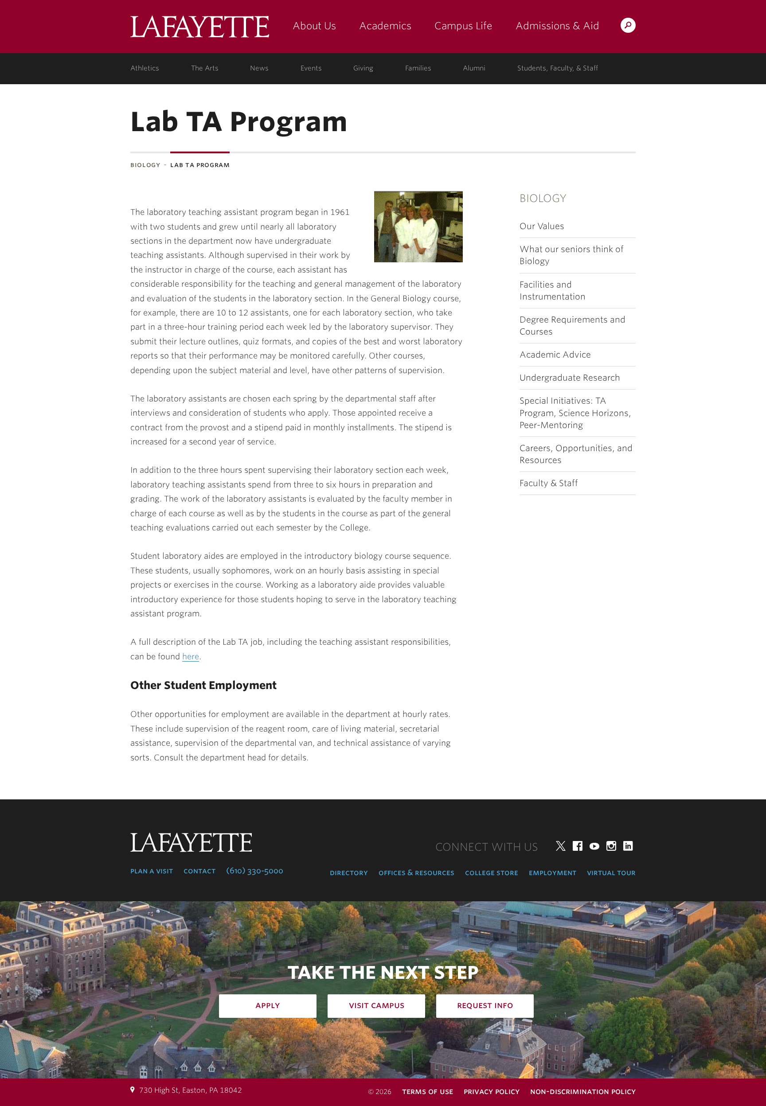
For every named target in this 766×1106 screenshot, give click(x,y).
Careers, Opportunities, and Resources (576, 454)
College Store (491, 872)
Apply (267, 1005)
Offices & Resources (416, 872)
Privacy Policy (492, 1091)
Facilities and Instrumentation (553, 291)
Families (418, 68)
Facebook (577, 845)
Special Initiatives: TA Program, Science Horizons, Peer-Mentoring (575, 413)
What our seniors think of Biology (572, 255)
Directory (349, 872)
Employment (552, 872)
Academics (385, 25)
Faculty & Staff (549, 483)
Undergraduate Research (570, 378)
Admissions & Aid (557, 25)
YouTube (594, 845)
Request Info (485, 1005)
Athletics (144, 68)
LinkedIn (628, 845)
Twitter (560, 845)
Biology (145, 164)
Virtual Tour (611, 872)
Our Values (542, 226)
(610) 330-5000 (254, 870)
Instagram (611, 845)
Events (311, 68)
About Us (314, 25)
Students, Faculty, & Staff (557, 68)
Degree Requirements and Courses (572, 326)
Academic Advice (555, 355)
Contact (199, 870)
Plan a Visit (151, 870)
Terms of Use (427, 1091)
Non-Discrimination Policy (583, 1091)
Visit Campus (376, 1005)
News (259, 68)
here (190, 656)
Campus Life (463, 25)
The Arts (205, 68)
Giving (363, 68)
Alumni (474, 68)
